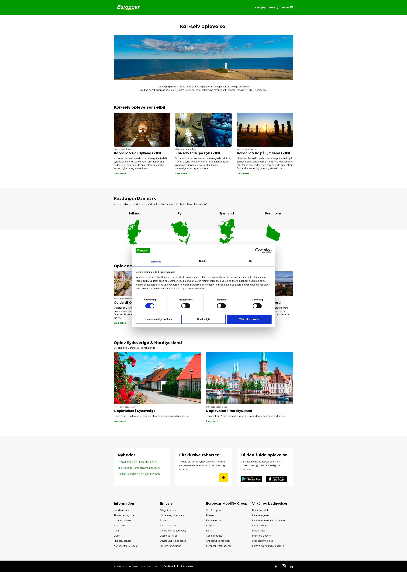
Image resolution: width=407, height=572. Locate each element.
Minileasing (120, 525)
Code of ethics (214, 535)
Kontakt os (187, 566)
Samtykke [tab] (155, 261)
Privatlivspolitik (260, 510)
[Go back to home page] (128, 8)
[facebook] (276, 566)
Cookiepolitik (171, 566)
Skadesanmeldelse (262, 540)
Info (271, 7)
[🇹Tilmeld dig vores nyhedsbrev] (223, 477)
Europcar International (218, 545)
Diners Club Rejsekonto (173, 540)
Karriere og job (214, 520)
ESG (208, 530)
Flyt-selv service (122, 540)
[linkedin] (291, 566)
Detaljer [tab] (203, 261)
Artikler (210, 525)
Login (257, 7)
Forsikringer (258, 530)
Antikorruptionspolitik (218, 540)
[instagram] (284, 566)
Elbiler (117, 535)
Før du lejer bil (260, 525)
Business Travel (168, 535)
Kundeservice (121, 510)
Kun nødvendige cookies (158, 319)
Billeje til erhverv (169, 510)
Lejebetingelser (260, 515)
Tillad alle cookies (249, 319)
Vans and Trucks (169, 525)
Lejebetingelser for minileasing (269, 520)
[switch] (185, 305)
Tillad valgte (203, 319)
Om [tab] (251, 261)
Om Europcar (213, 510)
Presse (210, 515)
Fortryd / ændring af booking (268, 545)
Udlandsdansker (122, 520)
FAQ (116, 530)
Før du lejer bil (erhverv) (173, 530)
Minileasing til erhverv (172, 515)
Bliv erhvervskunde (170, 545)
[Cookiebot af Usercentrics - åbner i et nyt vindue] (258, 250)
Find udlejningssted (124, 515)
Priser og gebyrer (262, 535)
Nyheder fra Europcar (126, 545)
